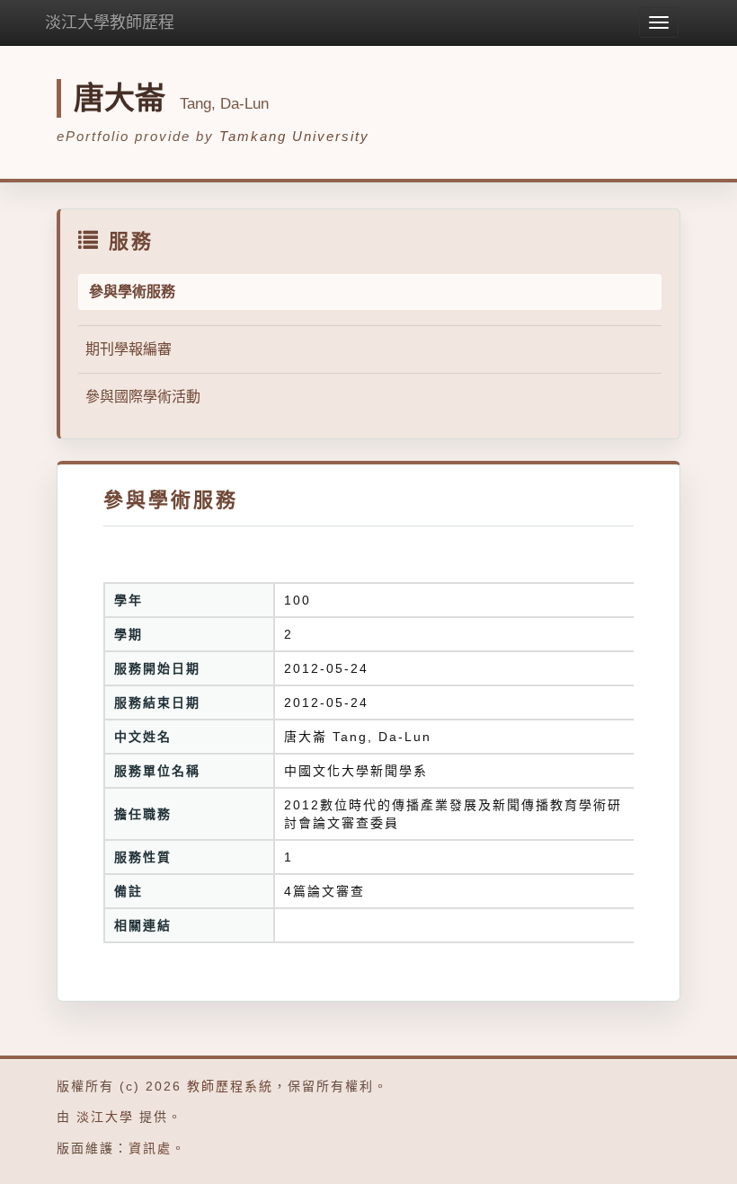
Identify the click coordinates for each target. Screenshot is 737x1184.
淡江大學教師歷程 (109, 22)
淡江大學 (105, 1116)
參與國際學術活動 (142, 396)
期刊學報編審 (128, 349)
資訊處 (150, 1148)
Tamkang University (294, 136)
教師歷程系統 (230, 1086)
